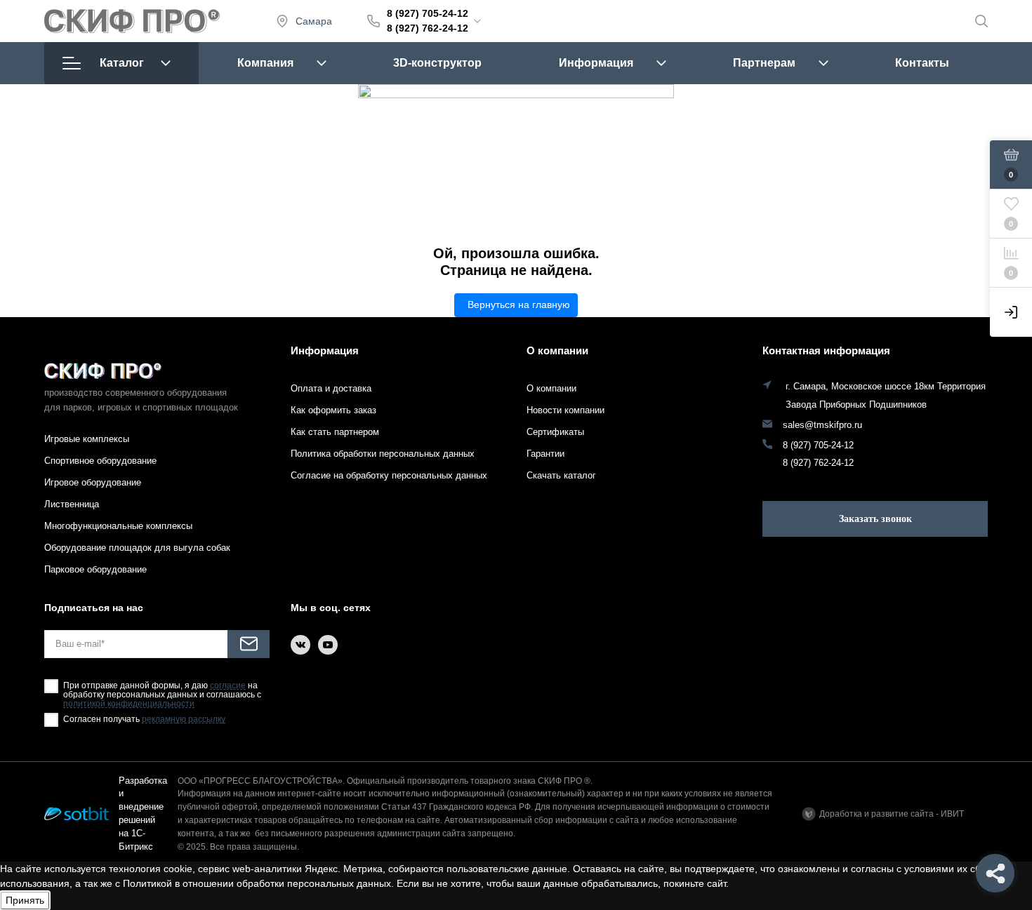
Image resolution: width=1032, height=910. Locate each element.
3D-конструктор (437, 63)
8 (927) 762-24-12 (427, 28)
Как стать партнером (335, 432)
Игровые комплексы (86, 439)
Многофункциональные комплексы (118, 526)
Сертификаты (555, 432)
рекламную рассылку (183, 719)
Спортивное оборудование (100, 460)
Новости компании (565, 410)
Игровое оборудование (92, 482)
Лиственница (71, 504)
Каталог (122, 63)
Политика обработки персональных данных (383, 453)
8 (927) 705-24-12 (427, 13)
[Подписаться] (248, 644)
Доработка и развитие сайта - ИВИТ (891, 814)
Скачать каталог (561, 475)
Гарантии (545, 453)
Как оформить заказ (333, 410)
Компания (265, 63)
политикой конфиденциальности (128, 704)
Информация (596, 63)
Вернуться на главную (519, 304)
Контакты (922, 63)
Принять (25, 900)
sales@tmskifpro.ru (822, 425)
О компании (557, 350)
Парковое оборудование (95, 569)
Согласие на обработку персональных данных (389, 475)
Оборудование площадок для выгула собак (137, 547)
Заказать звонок (875, 519)
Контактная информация (826, 350)
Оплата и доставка (331, 388)
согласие (228, 686)
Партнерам (764, 63)
